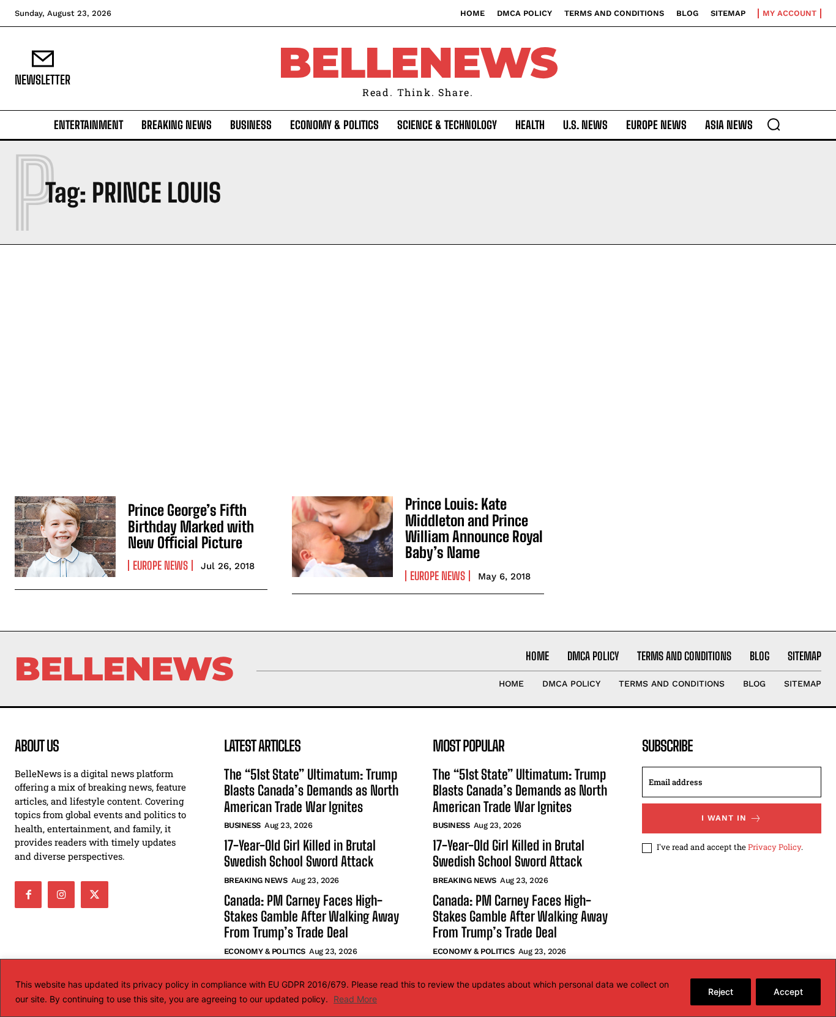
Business (242, 825)
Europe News (160, 565)
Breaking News (256, 880)
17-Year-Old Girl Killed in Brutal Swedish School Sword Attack (300, 853)
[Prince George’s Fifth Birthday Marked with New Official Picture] (65, 536)
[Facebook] (28, 894)
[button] (773, 124)
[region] (418, 988)
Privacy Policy (774, 846)
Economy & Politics (264, 951)
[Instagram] (61, 894)
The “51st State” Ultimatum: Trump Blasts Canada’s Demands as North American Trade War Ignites (311, 790)
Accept (788, 991)
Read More (355, 999)
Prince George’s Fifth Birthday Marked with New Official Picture (191, 526)
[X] (94, 894)
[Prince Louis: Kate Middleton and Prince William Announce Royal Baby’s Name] (342, 536)
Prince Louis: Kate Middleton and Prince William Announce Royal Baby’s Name (474, 528)
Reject (720, 991)
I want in (724, 817)
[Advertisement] (418, 367)
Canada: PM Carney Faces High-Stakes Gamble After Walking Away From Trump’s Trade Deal (311, 916)
